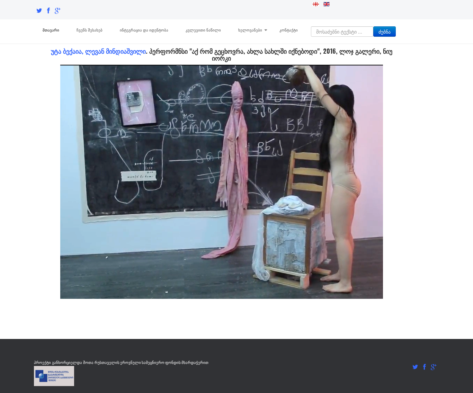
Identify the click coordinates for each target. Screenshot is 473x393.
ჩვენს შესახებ (89, 30)
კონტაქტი (288, 30)
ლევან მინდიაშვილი (115, 50)
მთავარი (51, 30)
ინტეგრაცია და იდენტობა (144, 30)
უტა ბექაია (66, 50)
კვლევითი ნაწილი (203, 30)
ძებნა (384, 31)
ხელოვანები (250, 30)
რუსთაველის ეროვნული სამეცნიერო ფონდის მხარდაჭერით (151, 362)
